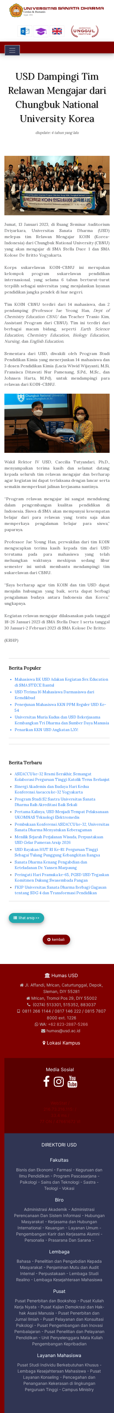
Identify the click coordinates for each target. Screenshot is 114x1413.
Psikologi (28, 1182)
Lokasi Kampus (62, 1043)
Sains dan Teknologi (60, 1182)
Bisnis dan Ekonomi (34, 1169)
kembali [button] (57, 940)
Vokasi (68, 1188)
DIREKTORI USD (59, 1145)
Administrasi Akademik (45, 1209)
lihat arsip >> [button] (28, 918)
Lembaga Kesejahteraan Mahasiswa (68, 1279)
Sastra (89, 1182)
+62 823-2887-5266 (68, 1024)
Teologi (51, 1188)
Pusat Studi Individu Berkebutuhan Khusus (58, 1364)
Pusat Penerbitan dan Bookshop (45, 1300)
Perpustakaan (52, 1273)
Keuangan (54, 1227)
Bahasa (24, 1261)
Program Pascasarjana (74, 1175)
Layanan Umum (83, 1227)
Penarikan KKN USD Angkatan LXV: (46, 729)
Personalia (34, 1240)
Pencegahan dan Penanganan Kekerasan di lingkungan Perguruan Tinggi (59, 1383)
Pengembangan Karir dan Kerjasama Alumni (57, 1233)
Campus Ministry (78, 1389)
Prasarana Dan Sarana (69, 1240)
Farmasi (64, 1169)
